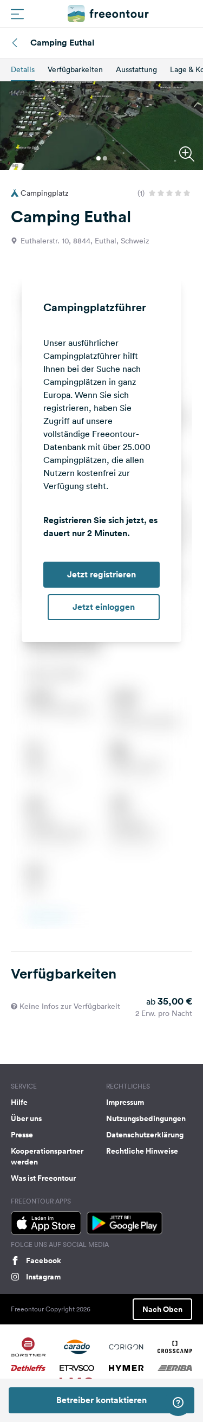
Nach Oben (162, 1309)
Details (23, 69)
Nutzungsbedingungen (146, 1118)
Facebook (43, 1260)
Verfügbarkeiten (75, 69)
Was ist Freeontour (43, 1178)
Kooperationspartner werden (47, 1156)
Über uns (26, 1118)
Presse (22, 1134)
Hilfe (19, 1102)
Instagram (43, 1276)
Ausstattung (136, 69)
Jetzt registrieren (101, 574)
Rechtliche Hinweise (142, 1151)
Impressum (125, 1102)
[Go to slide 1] (98, 158)
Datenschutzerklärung (145, 1134)
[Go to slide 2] (105, 158)
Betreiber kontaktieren (101, 1400)
